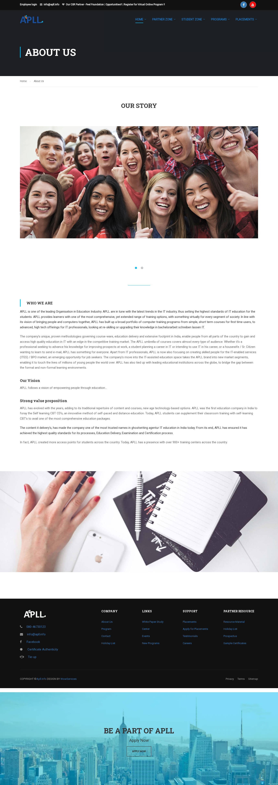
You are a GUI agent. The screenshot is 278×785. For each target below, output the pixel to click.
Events (146, 636)
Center (146, 628)
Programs (219, 19)
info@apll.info (51, 4)
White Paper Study (152, 621)
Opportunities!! (114, 4)
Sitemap (253, 678)
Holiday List (108, 643)
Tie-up (32, 657)
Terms (241, 678)
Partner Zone (162, 19)
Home (139, 19)
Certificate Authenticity (42, 649)
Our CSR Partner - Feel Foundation (85, 4)
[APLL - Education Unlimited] (35, 21)
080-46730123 (36, 627)
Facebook (33, 642)
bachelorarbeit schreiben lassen (179, 327)
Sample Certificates (234, 643)
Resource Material (234, 621)
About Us (107, 621)
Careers (187, 643)
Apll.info (41, 678)
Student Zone (192, 19)
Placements (189, 621)
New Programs (150, 643)
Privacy (230, 678)
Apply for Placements (195, 628)
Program (106, 628)
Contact (106, 636)
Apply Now (139, 751)
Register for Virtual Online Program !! (144, 4)
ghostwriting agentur (145, 428)
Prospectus (230, 636)
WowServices (68, 678)
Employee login (28, 4)
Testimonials (190, 636)
